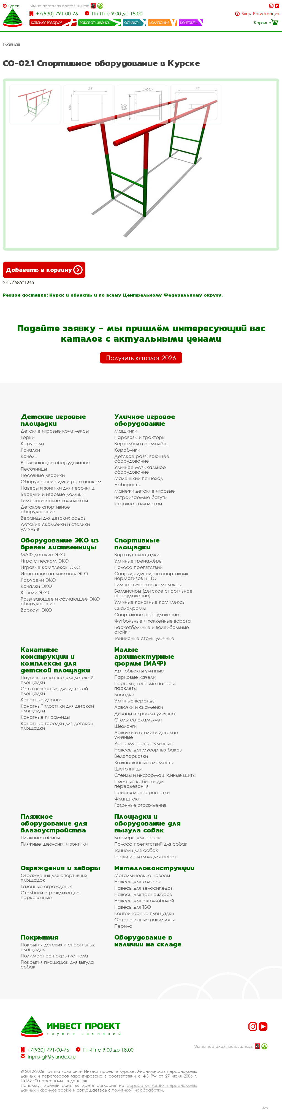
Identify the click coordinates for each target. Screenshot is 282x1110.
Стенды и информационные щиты (155, 775)
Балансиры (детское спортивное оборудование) (153, 593)
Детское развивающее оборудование (141, 458)
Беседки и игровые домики (52, 494)
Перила (123, 926)
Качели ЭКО (35, 592)
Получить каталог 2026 (141, 358)
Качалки (30, 449)
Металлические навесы (142, 875)
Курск (13, 5)
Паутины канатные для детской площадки (57, 680)
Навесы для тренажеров (143, 894)
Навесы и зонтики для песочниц (57, 487)
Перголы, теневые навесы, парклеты (145, 685)
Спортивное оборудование (146, 614)
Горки (27, 437)
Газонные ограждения (140, 805)
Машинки (125, 430)
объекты (132, 22)
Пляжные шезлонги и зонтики (54, 844)
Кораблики (127, 449)
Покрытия (39, 937)
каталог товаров (46, 22)
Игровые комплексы (138, 503)
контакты (188, 22)
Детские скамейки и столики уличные (55, 526)
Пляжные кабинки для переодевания (139, 783)
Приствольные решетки (142, 792)
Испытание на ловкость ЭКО (54, 573)
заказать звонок (95, 22)
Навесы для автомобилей (144, 900)
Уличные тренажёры (138, 560)
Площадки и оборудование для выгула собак (147, 823)
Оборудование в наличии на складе (147, 941)
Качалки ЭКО (36, 586)
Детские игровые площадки (53, 420)
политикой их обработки (137, 1089)
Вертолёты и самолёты (141, 443)
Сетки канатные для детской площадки (54, 691)
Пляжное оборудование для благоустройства (54, 823)
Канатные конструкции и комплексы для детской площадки (55, 660)
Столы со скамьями (138, 719)
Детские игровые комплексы (55, 430)
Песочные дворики (43, 475)
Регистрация (266, 13)
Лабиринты (127, 484)
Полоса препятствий (138, 567)
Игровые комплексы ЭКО (50, 567)
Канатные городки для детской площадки (57, 725)
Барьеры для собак (137, 837)
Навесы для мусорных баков (148, 749)
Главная (11, 44)
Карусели (32, 443)
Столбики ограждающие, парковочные (51, 895)
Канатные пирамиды (45, 717)
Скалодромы (130, 608)
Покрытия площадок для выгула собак (57, 964)
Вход (246, 13)
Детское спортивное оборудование (45, 509)
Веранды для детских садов (53, 517)
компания (159, 22)
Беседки (124, 694)
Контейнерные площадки (144, 913)
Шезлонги (125, 726)
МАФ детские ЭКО (43, 554)
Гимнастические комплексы (54, 500)
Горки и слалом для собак (145, 856)
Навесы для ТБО (132, 907)
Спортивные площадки (137, 543)
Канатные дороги (41, 699)
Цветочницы (128, 768)
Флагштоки (127, 798)
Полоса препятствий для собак (151, 844)
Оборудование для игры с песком (61, 481)
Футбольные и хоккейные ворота (152, 620)
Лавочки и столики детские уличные (146, 734)
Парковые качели (135, 677)
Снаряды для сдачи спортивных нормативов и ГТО (151, 575)
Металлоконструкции (154, 867)
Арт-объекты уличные (139, 670)
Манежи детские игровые (144, 490)
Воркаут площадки (136, 554)
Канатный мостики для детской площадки (57, 708)
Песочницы (34, 468)
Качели (29, 456)
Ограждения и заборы (60, 867)
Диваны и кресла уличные (144, 713)
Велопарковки (131, 756)
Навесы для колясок (137, 881)
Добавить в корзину (39, 269)
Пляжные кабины (40, 837)
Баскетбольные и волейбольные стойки (151, 629)
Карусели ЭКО (38, 579)
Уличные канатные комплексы (149, 601)
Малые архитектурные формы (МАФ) (144, 656)
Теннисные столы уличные (144, 638)
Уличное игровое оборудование (144, 420)
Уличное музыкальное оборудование (140, 469)
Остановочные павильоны (144, 919)
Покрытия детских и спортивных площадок (58, 947)
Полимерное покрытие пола (54, 955)
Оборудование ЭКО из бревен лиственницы (60, 543)
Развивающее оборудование (55, 462)
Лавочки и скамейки (138, 707)
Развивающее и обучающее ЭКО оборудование (60, 601)
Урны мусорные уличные (143, 743)
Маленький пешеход (138, 478)
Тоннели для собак (136, 850)
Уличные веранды (134, 700)
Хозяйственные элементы (143, 762)
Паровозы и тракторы (139, 437)
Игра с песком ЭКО (45, 560)
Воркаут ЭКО (36, 609)
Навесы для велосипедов (143, 888)
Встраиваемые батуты (140, 497)
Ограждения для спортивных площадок (54, 877)
